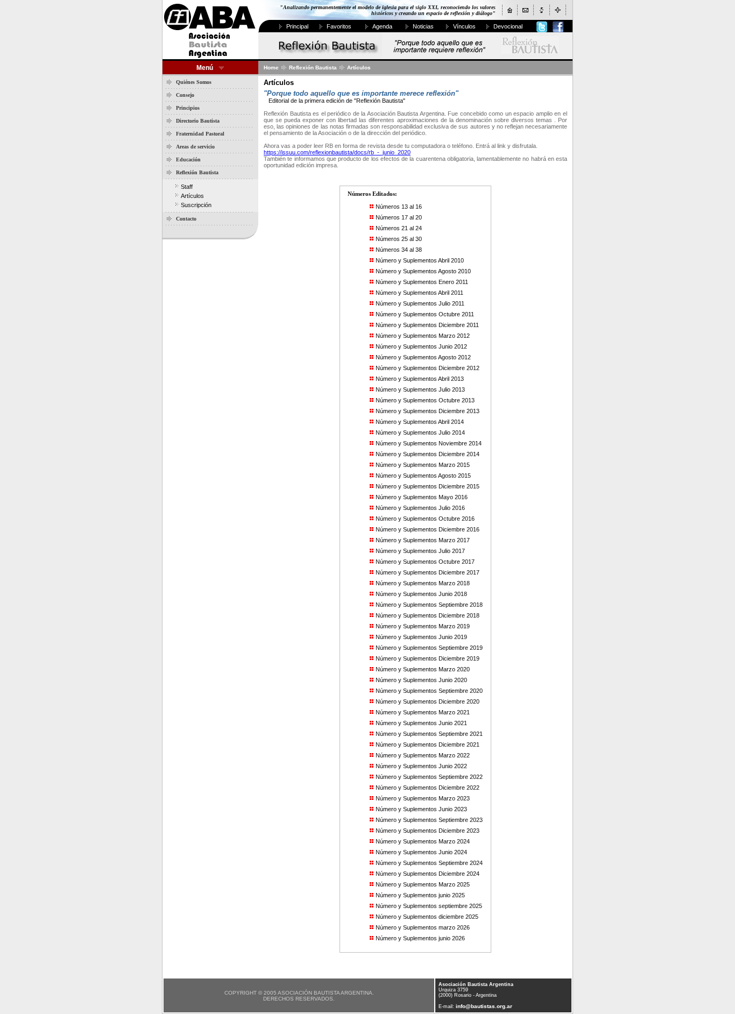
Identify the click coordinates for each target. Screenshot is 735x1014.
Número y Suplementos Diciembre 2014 (427, 454)
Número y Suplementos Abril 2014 (420, 422)
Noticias (423, 26)
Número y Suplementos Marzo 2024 (423, 841)
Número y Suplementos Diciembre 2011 (427, 325)
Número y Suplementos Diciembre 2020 (427, 701)
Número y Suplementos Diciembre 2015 (427, 486)
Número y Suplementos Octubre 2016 (425, 518)
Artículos (192, 196)
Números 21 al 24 (399, 228)
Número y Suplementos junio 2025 (420, 895)
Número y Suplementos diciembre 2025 (427, 916)
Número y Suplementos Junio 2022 (421, 766)
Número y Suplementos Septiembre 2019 (429, 647)
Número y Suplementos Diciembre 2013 (427, 411)
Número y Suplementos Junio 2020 (421, 680)
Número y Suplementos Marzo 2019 (423, 626)
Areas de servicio (195, 147)
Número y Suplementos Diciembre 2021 (427, 744)
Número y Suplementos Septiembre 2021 (429, 734)
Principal (297, 26)
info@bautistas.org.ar (484, 1006)
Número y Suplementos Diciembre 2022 (427, 787)
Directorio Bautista (198, 121)
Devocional (507, 26)
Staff (187, 186)
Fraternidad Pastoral (200, 134)
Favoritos (339, 26)
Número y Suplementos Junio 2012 (421, 346)
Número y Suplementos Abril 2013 (420, 378)
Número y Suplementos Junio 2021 (421, 723)
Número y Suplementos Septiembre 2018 (429, 604)
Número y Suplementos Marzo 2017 (423, 540)
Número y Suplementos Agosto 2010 (423, 271)
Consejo (185, 95)
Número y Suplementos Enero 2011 (422, 282)
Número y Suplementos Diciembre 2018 (427, 615)
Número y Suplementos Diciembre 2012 (427, 368)
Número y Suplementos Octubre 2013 (425, 400)
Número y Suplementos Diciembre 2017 (427, 572)
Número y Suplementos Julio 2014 (420, 432)
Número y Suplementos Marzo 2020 (423, 669)
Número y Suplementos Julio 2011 (420, 303)
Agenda (382, 26)
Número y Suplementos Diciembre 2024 (427, 873)
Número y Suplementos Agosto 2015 (423, 475)
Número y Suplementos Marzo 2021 (423, 712)
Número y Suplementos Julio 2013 (420, 389)
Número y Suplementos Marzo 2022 (423, 755)
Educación (188, 159)
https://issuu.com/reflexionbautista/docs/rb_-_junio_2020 (337, 152)
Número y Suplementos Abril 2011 (419, 292)
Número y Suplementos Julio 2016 (420, 508)
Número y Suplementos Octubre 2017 (425, 561)
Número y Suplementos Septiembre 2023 (429, 820)
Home (271, 67)
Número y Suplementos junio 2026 (420, 938)
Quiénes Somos (193, 82)
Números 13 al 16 (399, 206)
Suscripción (196, 205)
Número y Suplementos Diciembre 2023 (427, 830)
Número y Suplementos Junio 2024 (421, 852)
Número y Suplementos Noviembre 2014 (429, 443)
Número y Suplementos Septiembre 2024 (429, 863)
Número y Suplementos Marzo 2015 (423, 465)
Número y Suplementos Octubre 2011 (425, 314)
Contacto (186, 219)
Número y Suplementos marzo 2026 (423, 927)
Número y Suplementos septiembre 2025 (429, 906)
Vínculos (464, 26)
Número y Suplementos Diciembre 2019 (427, 658)
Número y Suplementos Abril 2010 (420, 260)
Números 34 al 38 (399, 249)
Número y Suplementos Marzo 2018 (423, 583)
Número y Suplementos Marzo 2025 (423, 884)
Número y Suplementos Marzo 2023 (423, 798)
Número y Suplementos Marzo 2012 (423, 335)
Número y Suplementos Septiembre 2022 (429, 777)
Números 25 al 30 (399, 239)
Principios (188, 108)
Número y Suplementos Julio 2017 (420, 551)
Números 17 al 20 (399, 217)
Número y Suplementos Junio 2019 (421, 637)
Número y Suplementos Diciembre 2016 (427, 529)
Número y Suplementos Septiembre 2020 (429, 690)
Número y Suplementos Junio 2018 (421, 594)
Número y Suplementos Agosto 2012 (423, 357)
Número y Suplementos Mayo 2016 (422, 497)
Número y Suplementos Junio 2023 (421, 809)
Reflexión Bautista (197, 172)
